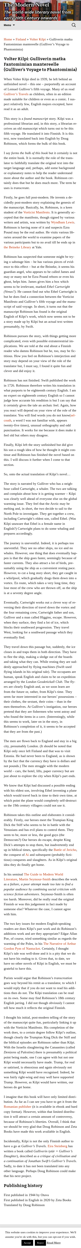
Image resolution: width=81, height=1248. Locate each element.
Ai (27, 855)
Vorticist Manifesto (36, 212)
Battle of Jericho (65, 850)
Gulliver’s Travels (16, 94)
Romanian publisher (17, 1106)
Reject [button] (40, 1242)
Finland (21, 39)
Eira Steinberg (57, 1146)
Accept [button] (27, 1242)
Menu (7, 25)
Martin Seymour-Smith (35, 879)
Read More (54, 1242)
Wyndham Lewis (62, 222)
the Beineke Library (17, 247)
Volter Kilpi (38, 39)
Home (8, 39)
